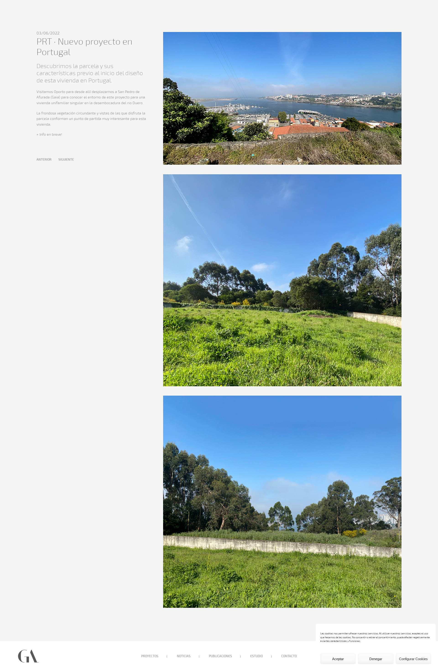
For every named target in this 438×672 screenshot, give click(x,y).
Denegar (375, 659)
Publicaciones (220, 656)
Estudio (256, 656)
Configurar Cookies (413, 659)
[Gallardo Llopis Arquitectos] (28, 662)
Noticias (183, 656)
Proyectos (149, 656)
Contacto (289, 656)
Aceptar (338, 659)
